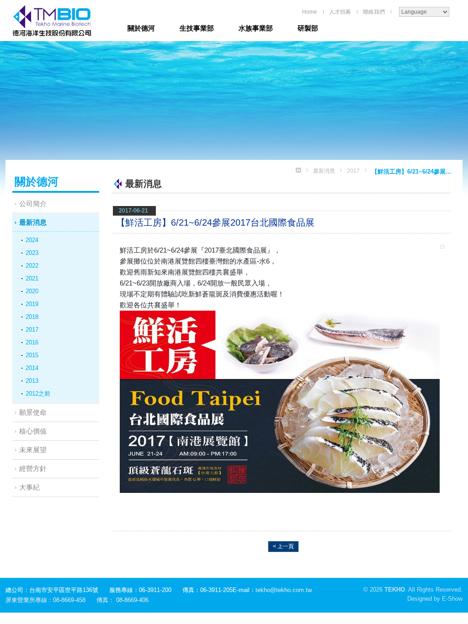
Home (309, 12)
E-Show (452, 598)
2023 (32, 252)
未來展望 (33, 450)
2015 (32, 355)
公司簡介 (33, 203)
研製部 (308, 28)
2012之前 (38, 393)
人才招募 (340, 12)
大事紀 (29, 487)
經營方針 (33, 468)
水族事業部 (256, 28)
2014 (32, 368)
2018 (32, 316)
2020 (32, 291)
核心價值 (33, 431)
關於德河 (141, 28)
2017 (32, 329)
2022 (32, 265)
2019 (32, 304)
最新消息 (33, 222)
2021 (32, 278)
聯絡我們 (374, 12)
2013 (32, 380)
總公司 (55, 20)
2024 (32, 240)
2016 (32, 342)
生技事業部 (197, 28)
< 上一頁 (283, 546)
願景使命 (33, 412)
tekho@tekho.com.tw (283, 590)
